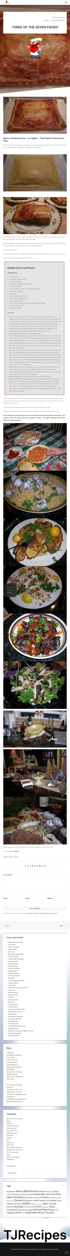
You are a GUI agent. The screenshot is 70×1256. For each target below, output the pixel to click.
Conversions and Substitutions (16, 1099)
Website (50, 898)
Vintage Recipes (13, 1028)
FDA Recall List (13, 971)
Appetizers (11, 1191)
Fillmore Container (14, 976)
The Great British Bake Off (16, 1026)
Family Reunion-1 (12, 1062)
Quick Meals (10, 1069)
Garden (53, 1200)
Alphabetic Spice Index (15, 942)
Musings (19, 1206)
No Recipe (28, 1207)
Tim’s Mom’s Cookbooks (14, 1055)
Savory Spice (12, 1014)
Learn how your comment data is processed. (43, 913)
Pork (38, 1206)
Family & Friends (12, 1060)
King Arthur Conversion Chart (18, 988)
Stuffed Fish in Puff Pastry (21, 268)
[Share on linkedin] (35, 866)
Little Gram (10, 1142)
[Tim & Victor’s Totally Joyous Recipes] (6, 2)
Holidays (9, 1138)
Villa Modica (10, 1159)
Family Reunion (11, 1128)
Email (27, 898)
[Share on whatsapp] (37, 866)
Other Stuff (10, 1079)
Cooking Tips (11, 1097)
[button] (66, 2)
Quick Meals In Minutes (14, 1147)
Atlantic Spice (12, 949)
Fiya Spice (11, 978)
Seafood (36, 1209)
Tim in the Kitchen (12, 1152)
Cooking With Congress (16, 959)
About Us (9, 1087)
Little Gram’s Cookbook (14, 1067)
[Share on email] (44, 866)
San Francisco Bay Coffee (16, 1009)
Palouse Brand (13, 1000)
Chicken (19, 1197)
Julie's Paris (12, 985)
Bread (8, 1121)
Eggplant (29, 1201)
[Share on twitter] (28, 866)
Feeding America (13, 973)
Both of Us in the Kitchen (15, 1119)
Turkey (56, 1210)
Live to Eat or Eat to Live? (15, 1089)
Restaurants (45, 1207)
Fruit (47, 1200)
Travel (9, 1154)
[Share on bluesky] (40, 866)
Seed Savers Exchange (15, 1016)
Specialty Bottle (13, 1021)
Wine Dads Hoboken (14, 1033)
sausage (28, 1210)
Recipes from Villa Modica (15, 1077)
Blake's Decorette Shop (15, 954)
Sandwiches (12, 1209)
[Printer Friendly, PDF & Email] (11, 857)
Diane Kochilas (13, 966)
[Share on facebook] (25, 866)
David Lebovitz (13, 961)
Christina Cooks (13, 956)
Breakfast (41, 1191)
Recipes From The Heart (14, 1072)
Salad (52, 1206)
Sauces (22, 1210)
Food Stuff (10, 1135)
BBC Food (11, 952)
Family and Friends (13, 1126)
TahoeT (52, 1249)
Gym (59, 1200)
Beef (27, 1191)
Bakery (19, 1191)
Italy (8, 1140)
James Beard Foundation (16, 980)
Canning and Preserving (21, 1194)
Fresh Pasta (38, 1200)
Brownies (49, 1191)
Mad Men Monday (38, 1204)
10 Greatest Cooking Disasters (16, 1094)
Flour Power (10, 1057)
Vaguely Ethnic (14, 1212)
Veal (23, 1213)
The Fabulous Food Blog (14, 1085)
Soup (51, 1209)
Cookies (44, 1197)
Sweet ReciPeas (13, 1024)
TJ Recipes (10, 1053)
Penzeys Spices (13, 1004)
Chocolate (28, 1197)
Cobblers (36, 1197)
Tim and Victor (25, 1249)
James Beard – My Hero (14, 1092)
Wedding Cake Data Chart (15, 1101)
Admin (57, 1249)
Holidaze (18, 1204)
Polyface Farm (12, 1007)
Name (5, 898)
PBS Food (11, 1002)
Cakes (56, 1191)
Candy (9, 1194)
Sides (45, 1209)
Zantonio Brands (13, 1035)
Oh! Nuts (11, 997)
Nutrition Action (13, 995)
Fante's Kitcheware (14, 968)
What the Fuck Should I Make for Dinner (21, 1031)
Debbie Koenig (13, 964)
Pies (34, 1207)
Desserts (9, 1123)
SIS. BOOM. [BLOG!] (14, 1019)
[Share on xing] (42, 866)
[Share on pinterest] (33, 866)
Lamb (32, 1204)
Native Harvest (13, 992)
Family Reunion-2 (12, 1065)
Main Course (49, 1203)
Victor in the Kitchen (13, 1157)
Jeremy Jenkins (13, 983)
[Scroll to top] (66, 1252)
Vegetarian (31, 1212)
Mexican (10, 1207)
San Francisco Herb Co (15, 1012)
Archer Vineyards (13, 947)
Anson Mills (12, 944)
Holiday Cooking (12, 1074)
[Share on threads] (30, 866)
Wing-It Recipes (46, 1212)
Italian (26, 1203)
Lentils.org (11, 990)
